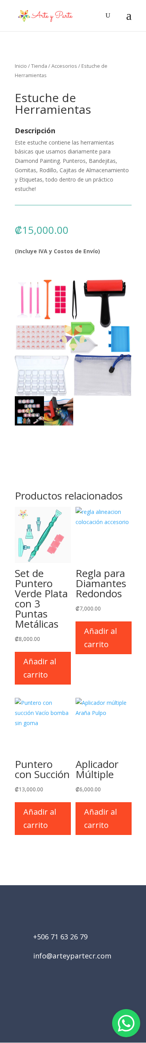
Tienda (39, 65)
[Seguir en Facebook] (62, 999)
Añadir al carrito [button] (39, 668)
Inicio (21, 65)
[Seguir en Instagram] (84, 999)
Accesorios (64, 65)
